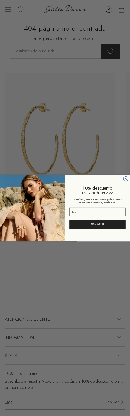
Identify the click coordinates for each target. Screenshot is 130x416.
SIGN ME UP (97, 224)
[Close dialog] (125, 178)
